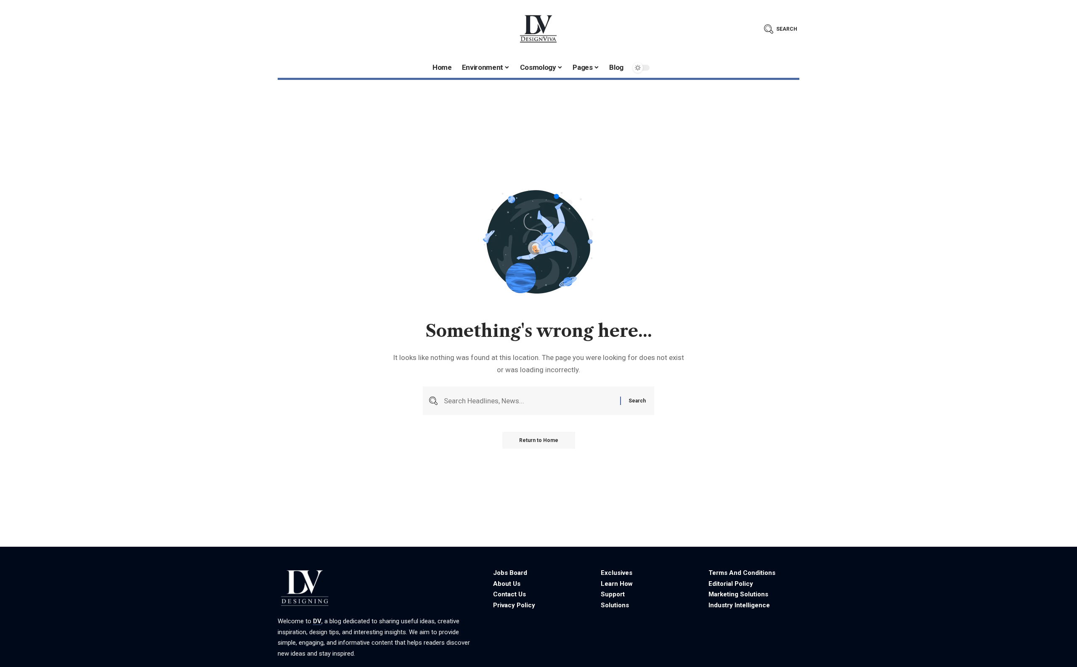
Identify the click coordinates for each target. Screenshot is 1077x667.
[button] (780, 29)
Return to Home (538, 440)
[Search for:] (529, 401)
